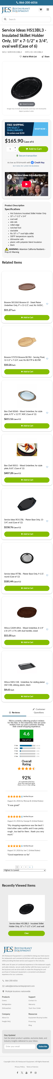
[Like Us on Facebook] (17, 1073)
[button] (48, 10)
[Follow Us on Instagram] (35, 1073)
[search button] (5, 19)
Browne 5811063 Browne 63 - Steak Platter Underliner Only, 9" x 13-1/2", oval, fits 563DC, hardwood (23, 305)
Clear (26, 933)
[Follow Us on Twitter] (21, 1073)
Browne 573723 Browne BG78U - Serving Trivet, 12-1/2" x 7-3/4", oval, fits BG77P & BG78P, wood (24, 360)
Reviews (15, 712)
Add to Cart (35, 149)
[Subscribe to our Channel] (26, 1073)
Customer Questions (39, 711)
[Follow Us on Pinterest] (30, 1073)
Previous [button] (3, 916)
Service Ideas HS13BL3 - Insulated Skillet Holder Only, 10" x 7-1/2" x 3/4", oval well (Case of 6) (26, 926)
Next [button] (49, 916)
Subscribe (43, 1047)
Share (47, 57)
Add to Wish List (30, 57)
